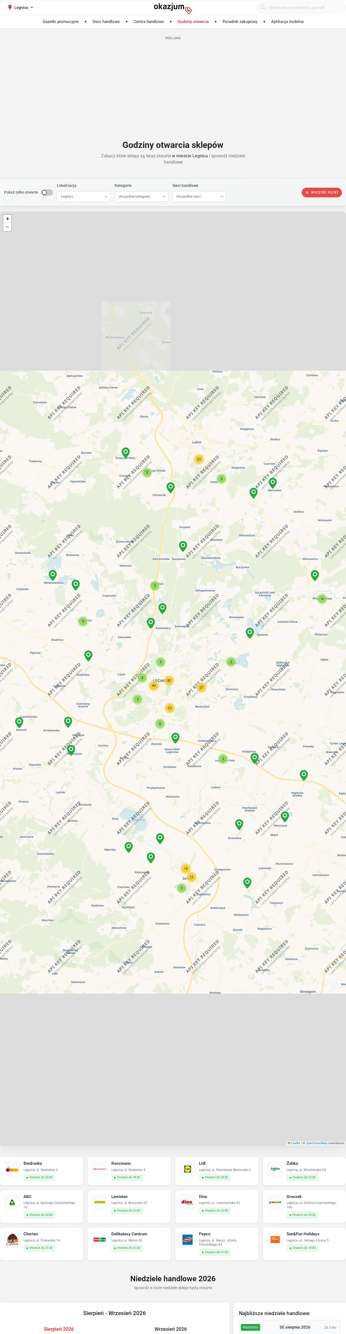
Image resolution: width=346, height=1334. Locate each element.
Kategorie (123, 185)
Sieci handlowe (185, 185)
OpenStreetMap (316, 1143)
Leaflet (295, 1143)
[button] (160, 662)
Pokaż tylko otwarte (21, 192)
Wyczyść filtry (325, 192)
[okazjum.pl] (173, 8)
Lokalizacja (66, 185)
